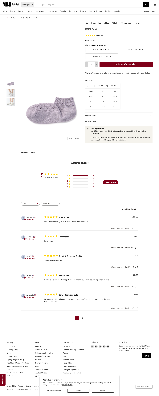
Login (153, 11)
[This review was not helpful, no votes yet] (135, 228)
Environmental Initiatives (44, 353)
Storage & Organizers (71, 370)
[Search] (146, 4)
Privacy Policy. (67, 385)
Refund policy (39, 386)
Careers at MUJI (41, 350)
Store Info (38, 366)
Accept (78, 390)
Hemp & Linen (68, 363)
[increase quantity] (96, 64)
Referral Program (41, 363)
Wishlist (146, 11)
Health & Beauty (95, 11)
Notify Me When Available (126, 64)
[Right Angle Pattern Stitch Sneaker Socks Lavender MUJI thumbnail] (10, 83)
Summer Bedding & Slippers (73, 350)
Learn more (95, 133)
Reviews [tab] (24, 152)
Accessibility (11, 386)
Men (29, 11)
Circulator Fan (68, 346)
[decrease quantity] (86, 64)
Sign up (146, 356)
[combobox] (30, 204)
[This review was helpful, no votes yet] (131, 228)
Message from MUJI (42, 356)
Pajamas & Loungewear (72, 373)
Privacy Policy (11, 356)
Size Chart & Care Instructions (17, 363)
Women (21, 11)
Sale (4, 11)
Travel (62, 11)
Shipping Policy (12, 350)
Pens (65, 356)
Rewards (116, 11)
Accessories (39, 11)
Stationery (52, 11)
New (12, 11)
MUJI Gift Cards (41, 373)
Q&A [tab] (33, 152)
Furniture (72, 11)
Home (82, 11)
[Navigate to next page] (87, 318)
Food (107, 11)
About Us (38, 346)
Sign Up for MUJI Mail (14, 372)
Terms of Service (24, 386)
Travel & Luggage (69, 366)
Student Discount (41, 370)
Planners (66, 353)
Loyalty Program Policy (15, 360)
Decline (102, 390)
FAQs (8, 353)
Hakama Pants (68, 360)
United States (143, 387)
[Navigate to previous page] (72, 318)
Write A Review (110, 182)
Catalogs (9, 376)
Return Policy (11, 346)
